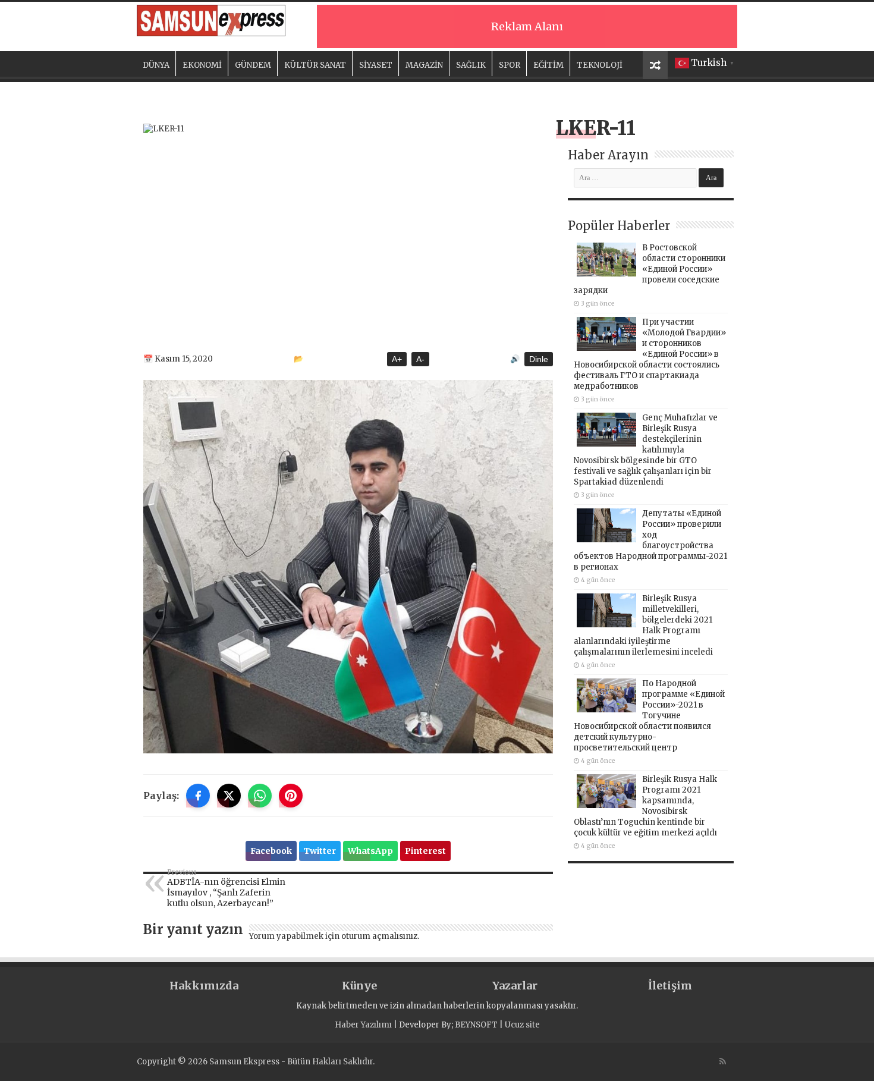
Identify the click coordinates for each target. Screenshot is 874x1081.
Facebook (271, 851)
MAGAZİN (424, 65)
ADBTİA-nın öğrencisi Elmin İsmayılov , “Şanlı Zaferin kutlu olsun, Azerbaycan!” (226, 888)
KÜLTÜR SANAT (315, 65)
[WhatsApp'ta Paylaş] (260, 795)
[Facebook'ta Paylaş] (198, 795)
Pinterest (425, 851)
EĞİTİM (548, 65)
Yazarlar (514, 985)
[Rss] (722, 1061)
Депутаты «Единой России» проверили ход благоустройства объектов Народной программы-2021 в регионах (650, 540)
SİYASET (375, 65)
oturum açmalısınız (379, 936)
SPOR (509, 65)
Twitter (320, 851)
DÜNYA (156, 65)
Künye (359, 985)
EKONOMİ (202, 65)
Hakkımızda (203, 985)
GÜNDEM (253, 65)
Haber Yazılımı (363, 1025)
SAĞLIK (471, 65)
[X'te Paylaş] (229, 795)
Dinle (538, 359)
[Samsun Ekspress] (211, 20)
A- (420, 359)
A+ (397, 359)
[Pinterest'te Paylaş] (291, 795)
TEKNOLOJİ (600, 65)
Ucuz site (522, 1025)
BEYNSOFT (476, 1025)
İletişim (670, 985)
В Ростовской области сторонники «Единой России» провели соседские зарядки (649, 269)
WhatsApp (370, 851)
